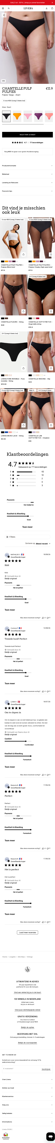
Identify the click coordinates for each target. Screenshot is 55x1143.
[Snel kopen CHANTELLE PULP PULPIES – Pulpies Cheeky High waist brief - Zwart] (51, 254)
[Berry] (38, 116)
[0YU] (37, 318)
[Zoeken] (8, 8)
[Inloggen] (46, 8)
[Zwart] (6, 116)
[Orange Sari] (17, 116)
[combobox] (37, 543)
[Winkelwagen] (52, 8)
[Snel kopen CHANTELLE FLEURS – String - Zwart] (23, 311)
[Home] (27, 8)
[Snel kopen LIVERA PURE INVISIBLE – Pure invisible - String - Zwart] (23, 368)
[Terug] (4, 15)
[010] (34, 375)
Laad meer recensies (27, 932)
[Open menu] (3, 8)
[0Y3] (10, 375)
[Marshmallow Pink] (27, 116)
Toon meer (27, 527)
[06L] (10, 261)
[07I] (6, 432)
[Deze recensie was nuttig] (43, 618)
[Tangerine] (49, 116)
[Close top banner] (52, 2)
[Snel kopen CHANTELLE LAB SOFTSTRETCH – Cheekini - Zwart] (51, 425)
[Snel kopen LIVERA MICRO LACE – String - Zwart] (23, 425)
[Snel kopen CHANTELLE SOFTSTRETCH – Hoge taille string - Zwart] (51, 311)
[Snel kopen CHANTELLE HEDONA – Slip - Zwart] (51, 368)
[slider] (27, 125)
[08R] (13, 261)
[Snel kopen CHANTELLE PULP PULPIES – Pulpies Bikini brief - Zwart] (23, 254)
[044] (6, 261)
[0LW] (13, 432)
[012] (37, 375)
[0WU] (34, 318)
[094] (10, 432)
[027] (34, 432)
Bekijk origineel (11, 578)
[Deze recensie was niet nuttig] (48, 617)
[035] (41, 375)
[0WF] (6, 318)
